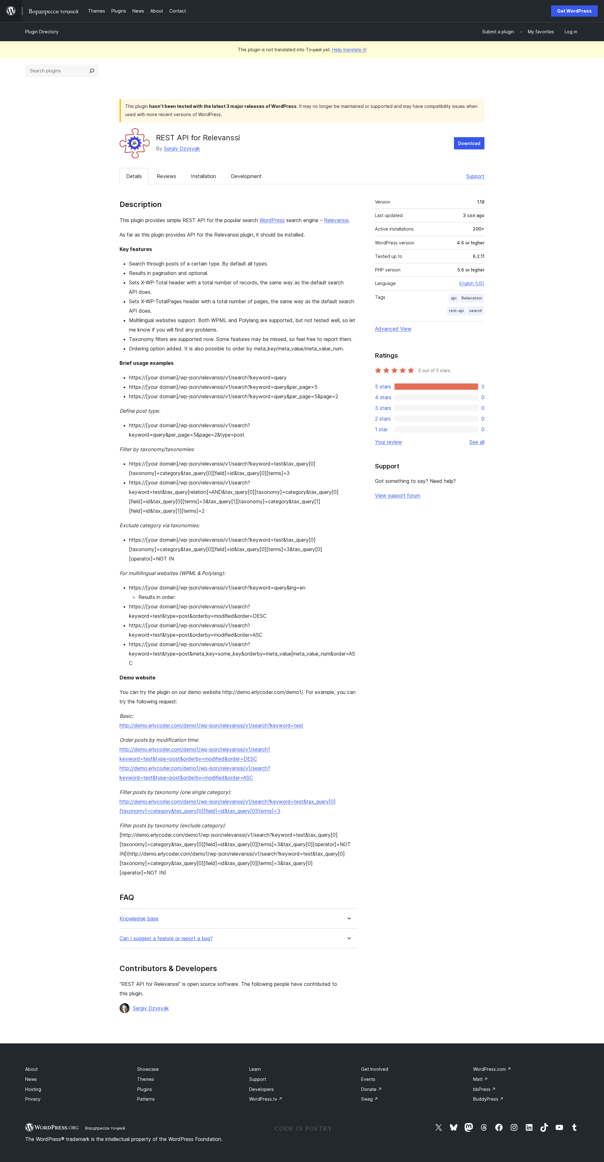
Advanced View (393, 329)
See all (476, 442)
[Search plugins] (92, 70)
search (475, 310)
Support (475, 176)
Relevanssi (336, 220)
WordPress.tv (265, 1099)
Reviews (166, 176)
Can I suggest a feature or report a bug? (166, 938)
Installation (203, 176)
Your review (388, 442)
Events (368, 1079)
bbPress (484, 1089)
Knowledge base (139, 919)
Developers (261, 1089)
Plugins (144, 1089)
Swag (369, 1099)
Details (134, 176)
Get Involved (374, 1069)
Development (246, 176)
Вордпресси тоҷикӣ (105, 1128)
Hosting (33, 1089)
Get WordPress (574, 11)
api (453, 298)
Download (469, 143)
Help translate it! (349, 49)
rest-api (456, 310)
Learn (255, 1069)
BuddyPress (488, 1099)
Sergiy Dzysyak (182, 148)
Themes (145, 1079)
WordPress (272, 220)
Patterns (146, 1099)
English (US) (471, 283)
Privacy (33, 1099)
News (31, 1079)
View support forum (397, 495)
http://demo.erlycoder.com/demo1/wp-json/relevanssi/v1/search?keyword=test (211, 725)
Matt (480, 1079)
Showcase (148, 1069)
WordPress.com (492, 1069)
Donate (371, 1089)
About (31, 1069)
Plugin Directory (42, 31)
